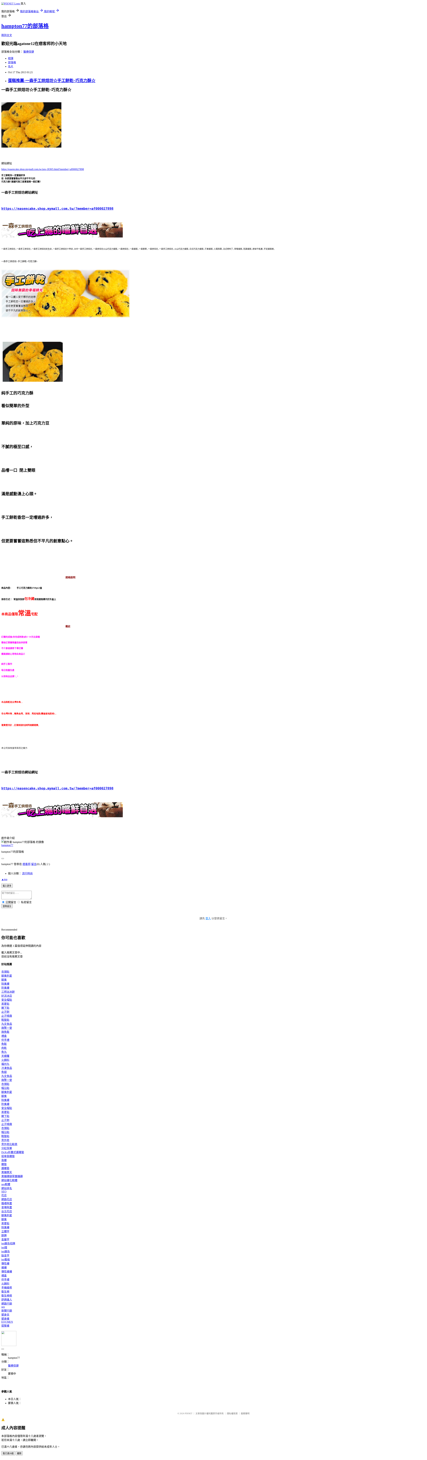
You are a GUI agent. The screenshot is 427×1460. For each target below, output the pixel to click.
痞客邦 (27, 864)
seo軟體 (5, 1184)
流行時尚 (27, 873)
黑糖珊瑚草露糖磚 (12, 1176)
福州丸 (5, 1064)
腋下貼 (5, 1007)
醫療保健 (28, 51)
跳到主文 (6, 35)
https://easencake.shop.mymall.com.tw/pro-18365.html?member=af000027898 (42, 169)
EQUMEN (7, 1321)
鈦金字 (5, 1255)
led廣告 (5, 1251)
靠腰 (4, 1160)
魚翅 (4, 1072)
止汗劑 (5, 1011)
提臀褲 (5, 1325)
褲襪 (4, 1267)
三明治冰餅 (8, 991)
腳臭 (4, 979)
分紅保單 (6, 1148)
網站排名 (6, 1188)
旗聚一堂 (6, 1027)
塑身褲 (5, 1318)
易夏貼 (5, 1003)
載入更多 (7, 886)
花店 (4, 1195)
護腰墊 (5, 1168)
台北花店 (6, 1211)
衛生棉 (5, 1291)
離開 (19, 1453)
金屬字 (5, 1239)
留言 (34, 864)
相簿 (10, 58)
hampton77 (7, 845)
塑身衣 (5, 1314)
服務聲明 (245, 1413)
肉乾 (4, 1048)
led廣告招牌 (8, 1243)
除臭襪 (5, 983)
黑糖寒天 (6, 1172)
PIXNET (188, 1413)
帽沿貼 (5, 1088)
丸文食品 (6, 1023)
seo (3, 1306)
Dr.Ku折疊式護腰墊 (12, 1152)
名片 (10, 66)
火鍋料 (5, 1060)
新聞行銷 (6, 1310)
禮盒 (4, 1036)
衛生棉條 (6, 1295)
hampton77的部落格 (25, 26)
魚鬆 (4, 1044)
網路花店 (6, 1199)
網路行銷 (6, 1303)
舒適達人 (6, 1299)
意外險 (5, 1140)
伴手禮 (5, 1040)
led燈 (4, 1247)
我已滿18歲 (8, 1453)
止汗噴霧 (6, 1015)
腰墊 (4, 1164)
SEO (4, 1191)
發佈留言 (7, 906)
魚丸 (4, 1052)
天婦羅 (5, 1056)
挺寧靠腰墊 (8, 1156)
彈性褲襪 (6, 1271)
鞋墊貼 (5, 1019)
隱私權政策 (232, 1413)
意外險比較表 (9, 1144)
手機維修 (6, 1287)
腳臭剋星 (6, 975)
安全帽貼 (6, 999)
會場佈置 (6, 1207)
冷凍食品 (6, 1068)
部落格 (12, 62)
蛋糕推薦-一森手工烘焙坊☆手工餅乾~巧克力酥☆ (51, 80)
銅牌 (4, 1235)
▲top (4, 879)
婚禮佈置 (6, 1203)
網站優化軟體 (9, 1180)
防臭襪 (5, 987)
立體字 (5, 1231)
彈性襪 (5, 1263)
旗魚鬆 (5, 1031)
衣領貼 (5, 971)
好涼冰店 (6, 995)
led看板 (5, 1259)
